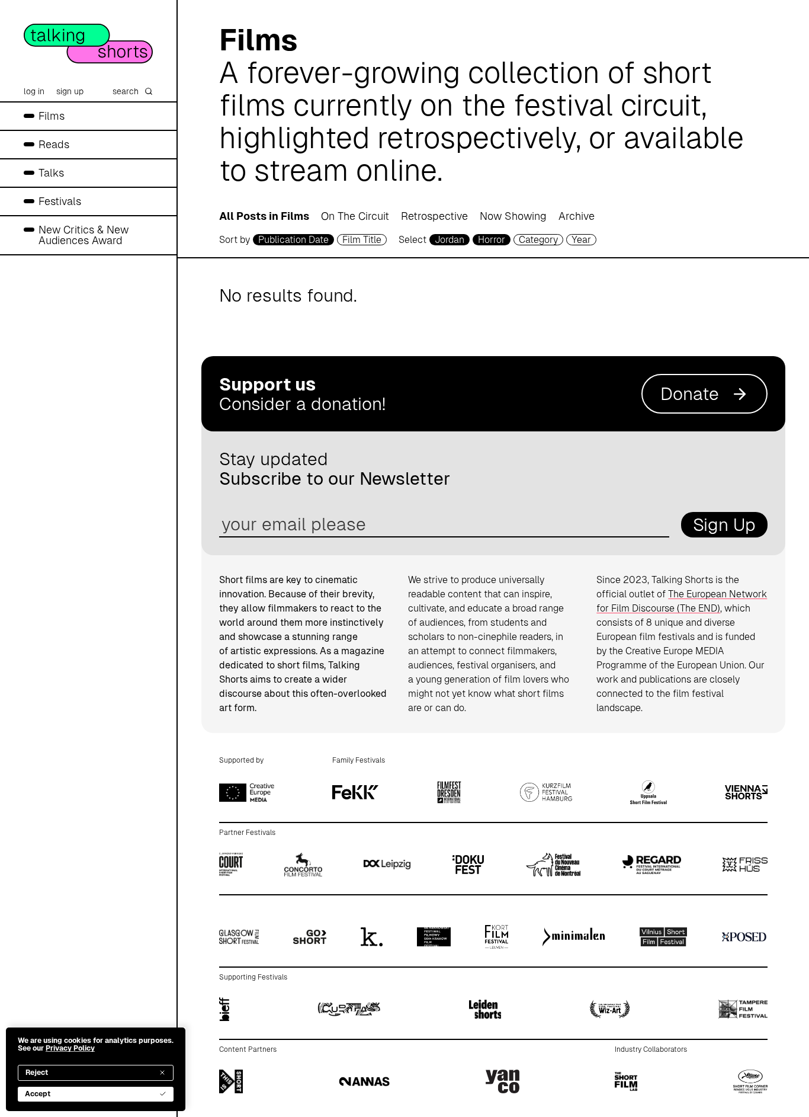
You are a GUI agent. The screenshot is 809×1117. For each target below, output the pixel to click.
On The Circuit (355, 216)
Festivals (59, 201)
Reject (36, 1072)
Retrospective (434, 216)
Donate (689, 393)
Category (538, 239)
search (126, 91)
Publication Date (293, 239)
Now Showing (513, 216)
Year (581, 239)
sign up (70, 91)
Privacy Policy (70, 1048)
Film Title (361, 239)
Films (51, 116)
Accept (37, 1094)
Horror (491, 239)
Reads (53, 144)
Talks (51, 173)
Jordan (449, 239)
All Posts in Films (264, 216)
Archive (576, 216)
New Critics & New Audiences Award (83, 235)
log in (34, 91)
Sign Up (724, 524)
